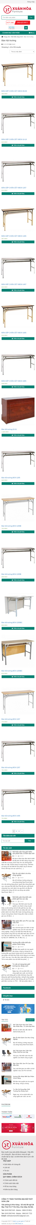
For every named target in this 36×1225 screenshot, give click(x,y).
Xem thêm (29, 1020)
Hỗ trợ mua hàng (10, 1186)
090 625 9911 (22, 22)
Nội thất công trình (17, 37)
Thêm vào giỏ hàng (19, 97)
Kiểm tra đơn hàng (11, 1189)
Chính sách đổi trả (10, 1180)
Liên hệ (7, 1167)
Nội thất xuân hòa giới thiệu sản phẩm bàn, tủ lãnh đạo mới (23, 1025)
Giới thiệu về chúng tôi (12, 1164)
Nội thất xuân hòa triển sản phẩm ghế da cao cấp (22, 1051)
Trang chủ (6, 37)
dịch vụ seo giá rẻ (19, 1221)
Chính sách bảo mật (11, 1183)
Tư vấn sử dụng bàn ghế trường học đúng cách (21, 1090)
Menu (32, 33)
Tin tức (6, 1000)
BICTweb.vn (19, 1223)
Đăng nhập (30, 2)
